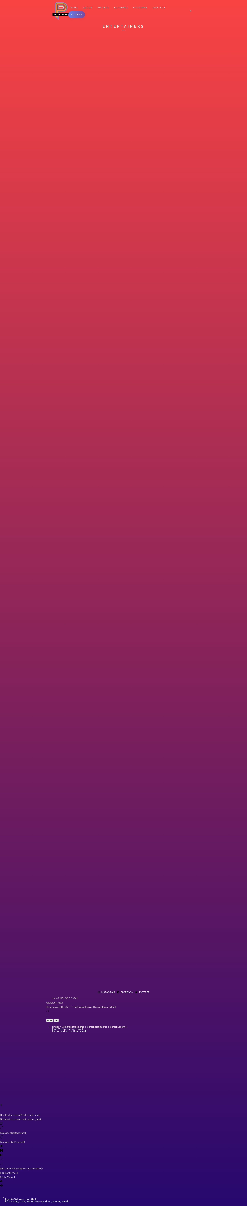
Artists (103, 8)
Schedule (121, 8)
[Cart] (190, 11)
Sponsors (140, 8)
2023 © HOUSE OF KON (64, 998)
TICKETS (76, 14)
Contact (159, 8)
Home (74, 8)
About (88, 8)
